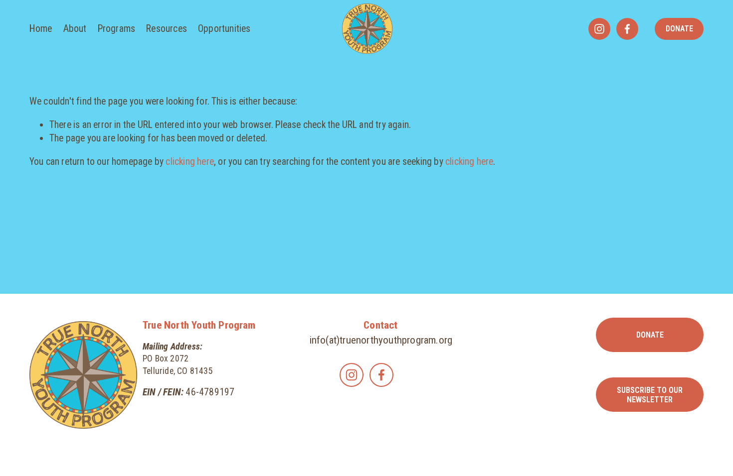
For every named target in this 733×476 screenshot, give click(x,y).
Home (40, 28)
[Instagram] (599, 29)
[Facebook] (627, 29)
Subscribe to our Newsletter (650, 394)
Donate (679, 28)
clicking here (190, 161)
